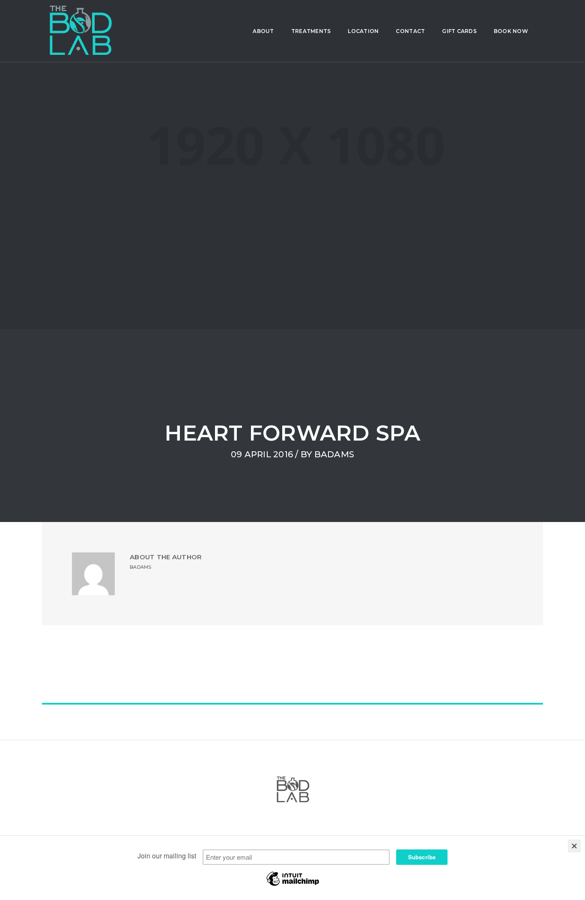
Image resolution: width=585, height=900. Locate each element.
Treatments (311, 31)
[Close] (574, 846)
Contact (410, 31)
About (263, 31)
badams (334, 454)
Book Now (511, 31)
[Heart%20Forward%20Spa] (263, 663)
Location (363, 31)
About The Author (166, 557)
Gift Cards (459, 31)
